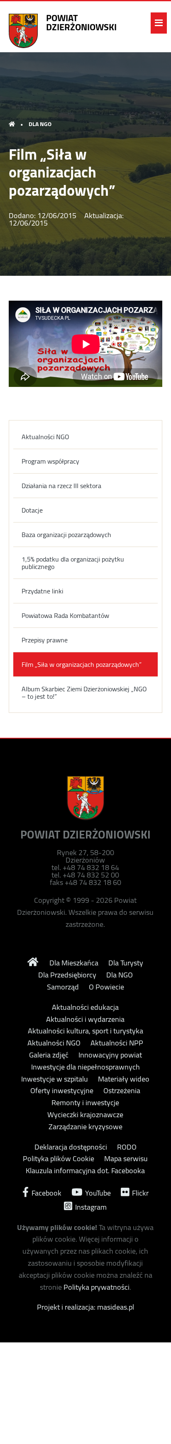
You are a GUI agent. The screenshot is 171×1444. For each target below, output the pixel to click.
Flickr (139, 1192)
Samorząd (63, 987)
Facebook (45, 1192)
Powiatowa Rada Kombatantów (65, 615)
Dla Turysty (125, 963)
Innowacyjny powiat (110, 1055)
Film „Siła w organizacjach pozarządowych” (82, 664)
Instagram (90, 1206)
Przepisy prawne (45, 640)
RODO (127, 1147)
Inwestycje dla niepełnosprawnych (85, 1067)
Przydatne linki (42, 591)
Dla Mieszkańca (73, 963)
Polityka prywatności (96, 1287)
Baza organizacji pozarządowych (66, 534)
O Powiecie (106, 987)
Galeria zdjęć (48, 1055)
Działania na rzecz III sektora (61, 485)
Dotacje (32, 510)
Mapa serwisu (126, 1158)
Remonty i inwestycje (85, 1102)
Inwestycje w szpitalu (54, 1079)
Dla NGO (119, 975)
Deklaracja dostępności (70, 1147)
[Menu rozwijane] (159, 23)
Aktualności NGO (45, 436)
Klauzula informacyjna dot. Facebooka (85, 1170)
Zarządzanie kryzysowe (85, 1126)
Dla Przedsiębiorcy (67, 975)
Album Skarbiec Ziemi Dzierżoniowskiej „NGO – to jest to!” (84, 693)
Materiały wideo (123, 1079)
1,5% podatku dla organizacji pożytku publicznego (73, 563)
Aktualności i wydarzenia (85, 1019)
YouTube (97, 1192)
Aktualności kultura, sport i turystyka (85, 1031)
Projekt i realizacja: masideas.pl (85, 1307)
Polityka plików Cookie (58, 1158)
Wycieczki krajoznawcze (85, 1114)
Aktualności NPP (116, 1043)
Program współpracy (50, 461)
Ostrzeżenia (121, 1090)
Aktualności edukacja (85, 1007)
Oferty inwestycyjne (61, 1090)
